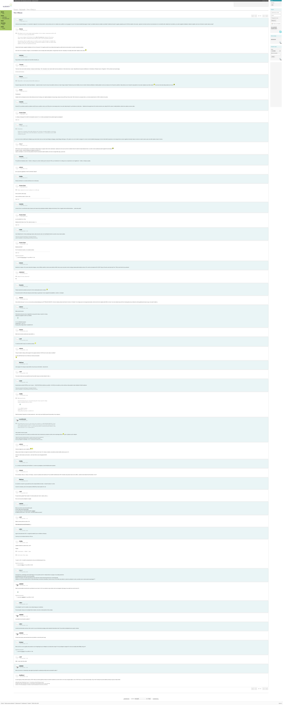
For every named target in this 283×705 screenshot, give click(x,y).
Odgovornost (18, 703)
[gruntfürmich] (17, 419)
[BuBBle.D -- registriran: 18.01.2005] (17, 675)
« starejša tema (126, 698)
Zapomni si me (275, 18)
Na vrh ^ (280, 703)
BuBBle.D (21, 675)
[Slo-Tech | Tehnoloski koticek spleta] (7, 6)
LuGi (20, 339)
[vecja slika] (24, 317)
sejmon (21, 167)
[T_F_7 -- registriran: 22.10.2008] (17, 20)
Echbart (21, 642)
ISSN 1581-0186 (35, 703)
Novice (2, 12)
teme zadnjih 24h (5, 18)
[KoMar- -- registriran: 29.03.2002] (17, 177)
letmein (21, 263)
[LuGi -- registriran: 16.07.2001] (17, 339)
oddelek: (133, 698)
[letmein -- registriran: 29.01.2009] (17, 263)
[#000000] (17, 584)
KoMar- (21, 176)
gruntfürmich (22, 419)
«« (252, 15)
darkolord (21, 272)
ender (20, 229)
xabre (20, 529)
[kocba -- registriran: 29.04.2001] (17, 90)
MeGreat (21, 362)
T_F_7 (20, 19)
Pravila (2, 703)
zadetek (21, 503)
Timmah (21, 64)
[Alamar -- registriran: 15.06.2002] (17, 29)
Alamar (21, 29)
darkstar (21, 55)
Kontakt (29, 703)
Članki (2, 20)
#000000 (21, 584)
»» (266, 15)
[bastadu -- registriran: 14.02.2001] (17, 102)
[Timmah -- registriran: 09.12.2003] (17, 65)
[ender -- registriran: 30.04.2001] (17, 230)
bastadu (21, 102)
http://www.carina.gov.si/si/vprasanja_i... (23, 524)
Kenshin (21, 285)
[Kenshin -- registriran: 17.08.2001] (17, 285)
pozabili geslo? (274, 28)
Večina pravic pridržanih (9, 703)
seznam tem (273, 39)
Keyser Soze (22, 112)
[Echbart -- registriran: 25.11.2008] (17, 642)
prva (27, 509)
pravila (3, 28)
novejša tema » (156, 698)
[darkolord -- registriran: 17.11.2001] (17, 272)
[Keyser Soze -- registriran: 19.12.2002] (17, 113)
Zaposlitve (3, 23)
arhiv (3, 13)
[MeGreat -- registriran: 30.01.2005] (17, 363)
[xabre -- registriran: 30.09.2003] (17, 529)
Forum (2, 15)
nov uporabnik (274, 27)
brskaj (3, 24)
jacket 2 (33, 510)
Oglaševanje (24, 703)
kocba (20, 90)
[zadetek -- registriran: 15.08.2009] (17, 504)
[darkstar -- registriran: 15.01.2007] (17, 56)
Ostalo (2, 26)
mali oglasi (4, 17)
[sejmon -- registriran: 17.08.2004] (17, 167)
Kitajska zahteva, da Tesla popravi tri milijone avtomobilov (29, 0)
